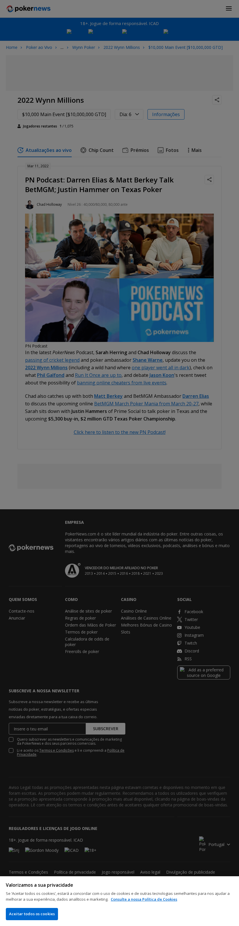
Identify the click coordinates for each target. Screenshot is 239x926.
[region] (119, 901)
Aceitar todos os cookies (32, 913)
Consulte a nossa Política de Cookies (144, 899)
